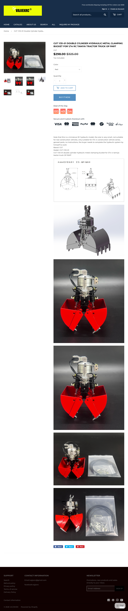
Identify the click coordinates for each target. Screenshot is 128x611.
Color (56, 64)
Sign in (104, 9)
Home (6, 24)
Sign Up (119, 588)
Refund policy (9, 583)
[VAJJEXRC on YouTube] (121, 600)
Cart (119, 14)
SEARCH (44, 24)
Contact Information (12, 600)
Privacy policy (9, 586)
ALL (53, 24)
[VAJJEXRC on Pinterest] (113, 600)
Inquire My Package (69, 24)
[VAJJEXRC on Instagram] (117, 600)
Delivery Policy (10, 592)
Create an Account (117, 9)
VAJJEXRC (14, 607)
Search (6, 580)
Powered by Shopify (29, 607)
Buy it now (64, 97)
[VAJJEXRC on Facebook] (108, 600)
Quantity (57, 76)
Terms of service (10, 589)
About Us (31, 24)
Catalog (18, 24)
